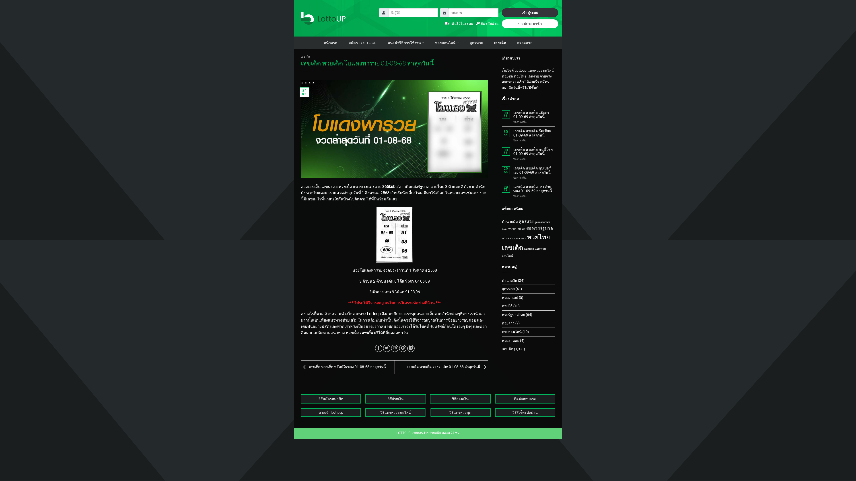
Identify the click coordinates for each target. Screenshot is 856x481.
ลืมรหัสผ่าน (489, 23)
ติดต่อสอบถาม (525, 399)
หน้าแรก (330, 43)
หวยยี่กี (526, 229)
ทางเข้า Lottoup (331, 412)
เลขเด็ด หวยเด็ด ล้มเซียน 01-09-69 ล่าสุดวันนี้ (532, 133)
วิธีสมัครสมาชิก (331, 399)
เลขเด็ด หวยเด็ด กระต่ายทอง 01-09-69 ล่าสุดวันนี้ (532, 189)
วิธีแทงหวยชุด (460, 412)
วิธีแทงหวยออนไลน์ (395, 412)
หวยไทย (538, 237)
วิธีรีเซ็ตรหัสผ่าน (525, 412)
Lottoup (374, 314)
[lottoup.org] (323, 18)
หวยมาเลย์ (514, 229)
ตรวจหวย (524, 43)
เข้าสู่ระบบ (530, 12)
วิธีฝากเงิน (395, 399)
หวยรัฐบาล (542, 228)
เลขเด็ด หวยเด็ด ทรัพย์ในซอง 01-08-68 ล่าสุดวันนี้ (347, 367)
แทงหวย (529, 249)
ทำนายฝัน (510, 221)
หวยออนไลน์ (512, 332)
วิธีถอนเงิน (460, 399)
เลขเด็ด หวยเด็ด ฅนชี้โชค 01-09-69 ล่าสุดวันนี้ (533, 151)
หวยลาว (507, 238)
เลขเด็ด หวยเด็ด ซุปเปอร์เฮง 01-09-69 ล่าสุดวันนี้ (532, 170)
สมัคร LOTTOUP (363, 43)
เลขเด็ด (500, 43)
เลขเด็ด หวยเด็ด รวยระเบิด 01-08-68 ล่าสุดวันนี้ (444, 367)
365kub (388, 186)
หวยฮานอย (520, 238)
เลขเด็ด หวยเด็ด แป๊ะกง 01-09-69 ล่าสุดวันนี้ (531, 114)
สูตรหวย (476, 43)
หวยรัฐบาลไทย (513, 315)
